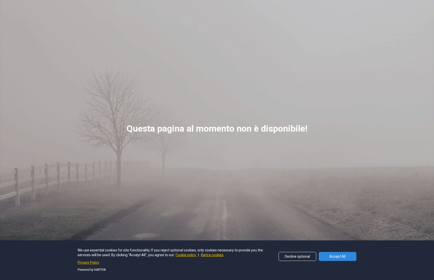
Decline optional (297, 256)
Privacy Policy (88, 262)
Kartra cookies (212, 255)
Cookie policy (186, 255)
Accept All (338, 256)
